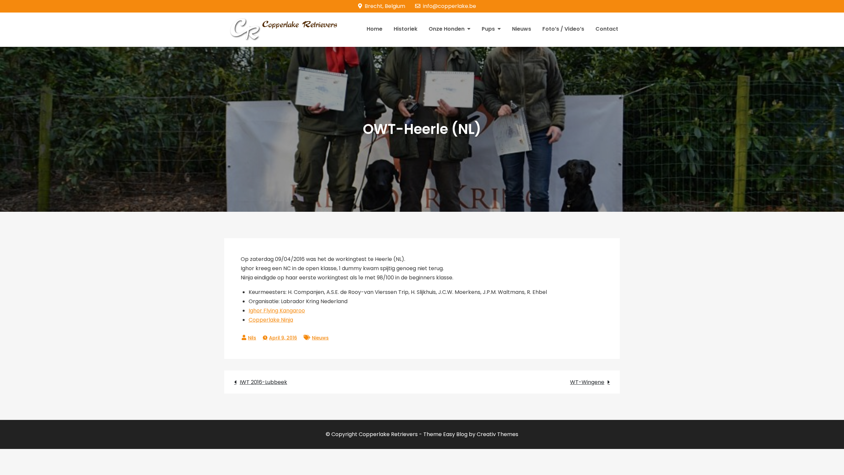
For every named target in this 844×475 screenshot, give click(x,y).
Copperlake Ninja (271, 320)
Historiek (405, 29)
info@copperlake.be (449, 6)
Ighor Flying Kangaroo (277, 310)
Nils (252, 337)
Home (374, 29)
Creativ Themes (497, 434)
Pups (488, 29)
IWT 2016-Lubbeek (263, 382)
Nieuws (521, 29)
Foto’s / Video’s (563, 29)
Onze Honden (447, 29)
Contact (606, 29)
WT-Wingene (587, 382)
